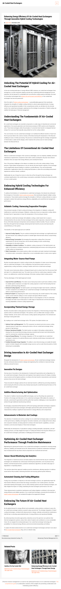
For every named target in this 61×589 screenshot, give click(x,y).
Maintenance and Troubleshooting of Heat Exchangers (16, 568)
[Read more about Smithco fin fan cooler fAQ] (16, 556)
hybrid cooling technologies (21, 102)
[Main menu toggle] (56, 3)
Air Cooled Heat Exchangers (12, 3)
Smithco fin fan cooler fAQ (12, 566)
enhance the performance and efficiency (31, 96)
